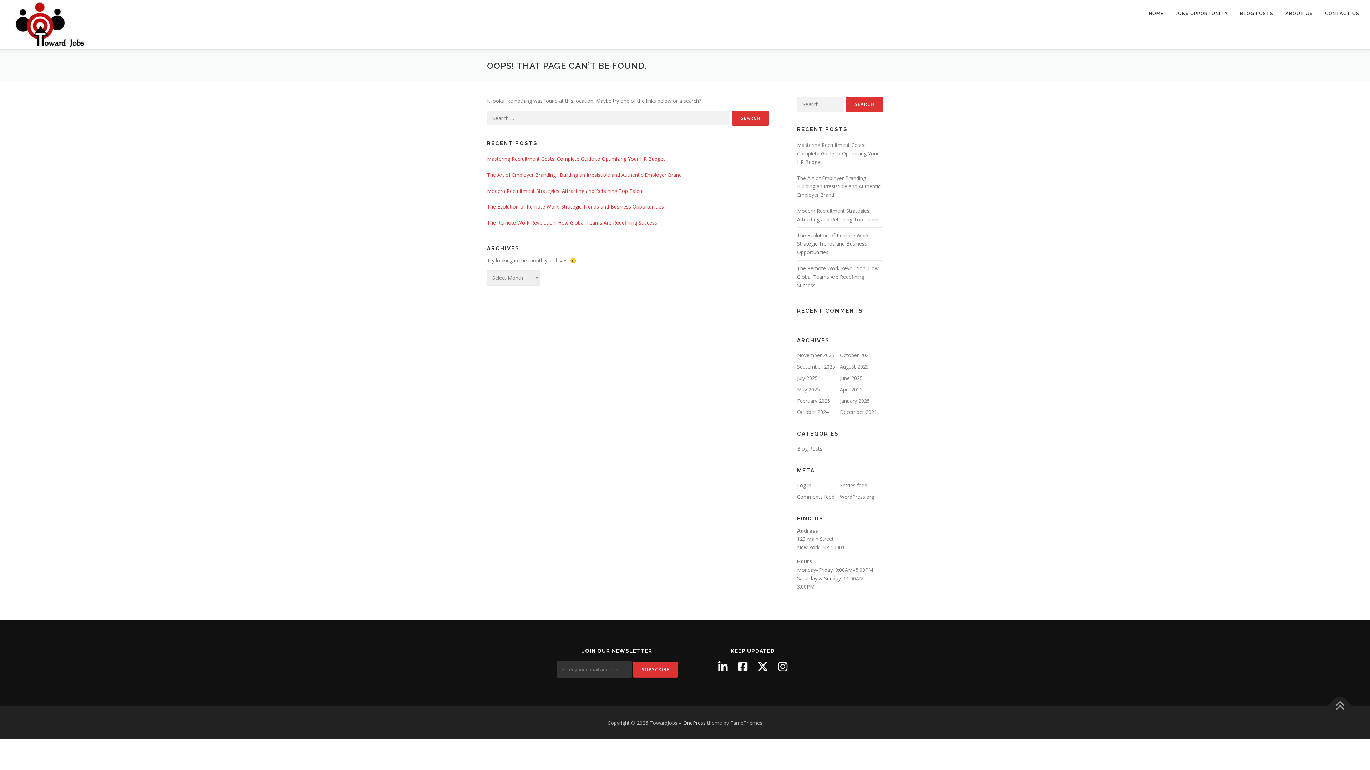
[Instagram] (782, 666)
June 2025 (851, 378)
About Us (1299, 13)
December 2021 (858, 412)
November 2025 (815, 355)
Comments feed (815, 496)
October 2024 (813, 412)
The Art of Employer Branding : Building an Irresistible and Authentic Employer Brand (584, 174)
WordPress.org (857, 496)
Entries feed (853, 485)
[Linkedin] (722, 666)
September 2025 (816, 366)
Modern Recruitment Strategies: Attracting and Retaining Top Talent (565, 191)
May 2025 (808, 389)
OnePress (694, 722)
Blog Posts (1256, 13)
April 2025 (851, 389)
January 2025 (855, 400)
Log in (804, 485)
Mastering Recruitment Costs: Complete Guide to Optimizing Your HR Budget (576, 158)
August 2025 (854, 366)
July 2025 (807, 378)
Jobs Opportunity (1202, 13)
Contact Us (1342, 13)
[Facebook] (742, 666)
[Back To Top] (1340, 706)
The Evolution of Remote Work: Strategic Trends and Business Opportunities (575, 206)
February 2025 (813, 400)
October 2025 (856, 355)
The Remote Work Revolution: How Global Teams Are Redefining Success (572, 222)
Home (1156, 13)
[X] (762, 666)
